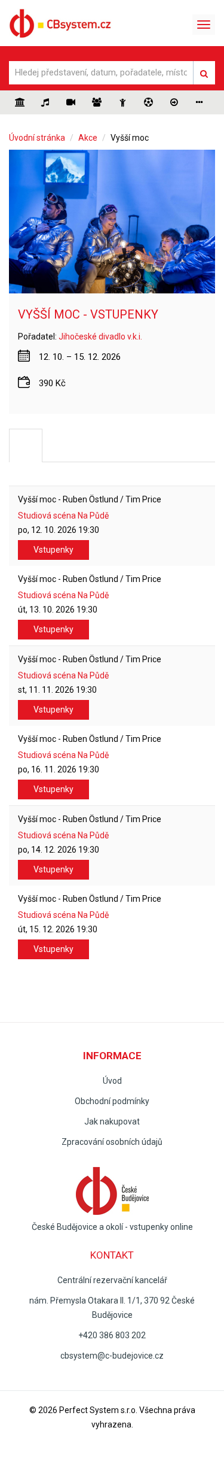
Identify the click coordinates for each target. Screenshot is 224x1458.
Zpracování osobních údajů (112, 1142)
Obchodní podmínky (112, 1101)
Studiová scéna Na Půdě (63, 515)
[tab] (25, 445)
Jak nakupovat (112, 1121)
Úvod (112, 1081)
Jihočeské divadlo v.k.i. (100, 336)
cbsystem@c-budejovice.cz (112, 1355)
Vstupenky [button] (53, 549)
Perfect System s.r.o (97, 1410)
